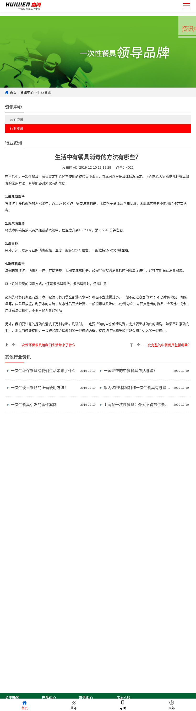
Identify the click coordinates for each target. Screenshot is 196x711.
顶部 (172, 708)
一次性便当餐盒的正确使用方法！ (39, 388)
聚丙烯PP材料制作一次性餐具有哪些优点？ (137, 388)
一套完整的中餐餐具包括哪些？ (167, 345)
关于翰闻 (12, 698)
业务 (74, 708)
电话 (123, 708)
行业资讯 (44, 92)
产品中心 (49, 698)
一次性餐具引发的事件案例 (34, 405)
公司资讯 (16, 120)
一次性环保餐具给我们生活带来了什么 (46, 345)
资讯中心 (27, 92)
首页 (13, 92)
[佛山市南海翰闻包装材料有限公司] (23, 5)
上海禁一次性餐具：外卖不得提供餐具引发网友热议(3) (137, 405)
